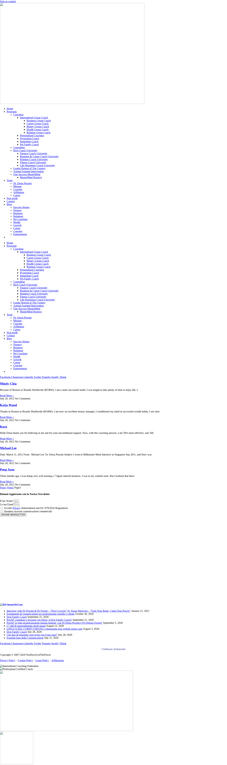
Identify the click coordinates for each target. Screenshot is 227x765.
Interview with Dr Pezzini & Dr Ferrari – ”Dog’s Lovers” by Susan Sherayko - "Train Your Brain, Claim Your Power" (69, 610)
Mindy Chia (8, 383)
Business (18, 213)
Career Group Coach (38, 123)
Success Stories (21, 207)
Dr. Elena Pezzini (22, 183)
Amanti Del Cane (15, 604)
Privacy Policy (7, 660)
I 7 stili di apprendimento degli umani (26, 625)
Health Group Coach (38, 129)
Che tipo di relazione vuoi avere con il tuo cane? (32, 634)
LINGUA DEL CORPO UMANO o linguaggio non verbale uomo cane (44, 628)
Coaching (18, 114)
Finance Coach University (33, 153)
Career (16, 195)
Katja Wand (8, 405)
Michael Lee (8, 448)
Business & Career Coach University (39, 156)
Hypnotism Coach (29, 138)
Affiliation (18, 192)
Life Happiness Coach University (37, 165)
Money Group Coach (38, 126)
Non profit (12, 198)
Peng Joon (7, 469)
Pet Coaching (20, 219)
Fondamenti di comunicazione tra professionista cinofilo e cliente (40, 613)
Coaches (17, 189)
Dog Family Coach (17, 616)
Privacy (17, 508)
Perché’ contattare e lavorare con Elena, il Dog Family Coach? (39, 619)
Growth (17, 225)
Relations (18, 216)
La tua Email (7, 504)
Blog (9, 204)
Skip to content (8, 1)
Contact (11, 201)
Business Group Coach (39, 120)
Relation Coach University (34, 159)
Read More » (7, 395)
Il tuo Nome (6, 500)
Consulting (19, 147)
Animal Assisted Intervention (28, 171)
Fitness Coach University (33, 162)
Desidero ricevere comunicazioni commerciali (28, 511)
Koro (3, 426)
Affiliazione (57, 660)
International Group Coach (34, 117)
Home (10, 108)
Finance (17, 210)
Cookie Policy (25, 660)
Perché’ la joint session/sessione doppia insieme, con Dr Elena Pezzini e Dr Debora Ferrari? (54, 622)
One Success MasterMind (26, 174)
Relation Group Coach (38, 132)
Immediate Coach (29, 141)
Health (16, 222)
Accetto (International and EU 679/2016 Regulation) (36, 508)
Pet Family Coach (29, 144)
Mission (17, 186)
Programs (12, 111)
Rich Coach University (25, 150)
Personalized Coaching (32, 135)
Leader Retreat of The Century (29, 168)
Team (9, 180)
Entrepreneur (20, 234)
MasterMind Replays (31, 177)
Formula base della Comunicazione (25, 637)
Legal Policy (42, 660)
